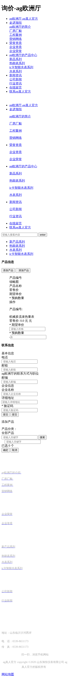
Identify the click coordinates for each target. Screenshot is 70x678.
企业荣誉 (15, 51)
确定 (5, 450)
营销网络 (15, 38)
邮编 (5, 377)
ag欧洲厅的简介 (20, 26)
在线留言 (15, 87)
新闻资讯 (15, 75)
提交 (5, 414)
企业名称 (8, 389)
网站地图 (8, 674)
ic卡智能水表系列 (21, 67)
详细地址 (8, 397)
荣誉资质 (15, 43)
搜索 (42, 437)
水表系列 (15, 71)
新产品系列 (17, 241)
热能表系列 (17, 63)
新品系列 (15, 59)
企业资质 (15, 47)
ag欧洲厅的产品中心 (23, 55)
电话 (5, 357)
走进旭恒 (15, 22)
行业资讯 (15, 83)
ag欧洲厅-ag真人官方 (23, 18)
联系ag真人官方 (20, 91)
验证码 (7, 406)
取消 (14, 450)
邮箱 (5, 365)
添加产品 (8, 270)
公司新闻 (15, 79)
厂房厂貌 (15, 30)
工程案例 (15, 34)
